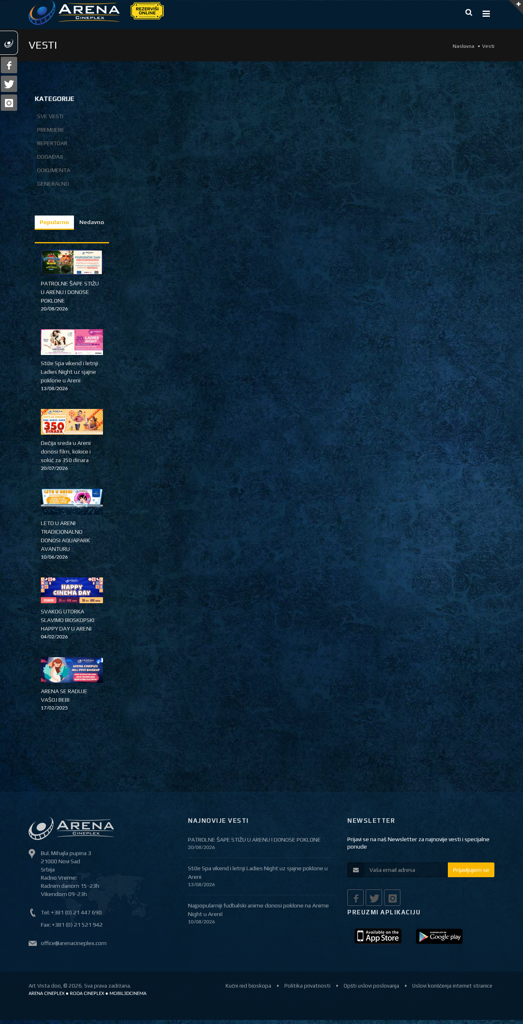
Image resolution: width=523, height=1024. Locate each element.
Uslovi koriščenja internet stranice (452, 986)
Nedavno (91, 222)
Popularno (54, 222)
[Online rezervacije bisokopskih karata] (146, 10)
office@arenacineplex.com (74, 943)
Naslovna (463, 46)
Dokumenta (53, 170)
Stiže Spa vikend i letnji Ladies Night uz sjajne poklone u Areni (69, 372)
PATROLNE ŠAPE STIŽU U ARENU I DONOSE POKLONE (70, 292)
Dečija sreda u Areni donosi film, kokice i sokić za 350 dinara (66, 451)
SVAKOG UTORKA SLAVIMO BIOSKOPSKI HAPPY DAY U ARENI (67, 620)
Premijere (51, 129)
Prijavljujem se (471, 870)
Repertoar (52, 143)
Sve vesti (50, 116)
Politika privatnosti (307, 986)
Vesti (488, 46)
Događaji (50, 156)
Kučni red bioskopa (248, 986)
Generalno (53, 183)
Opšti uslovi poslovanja (371, 986)
